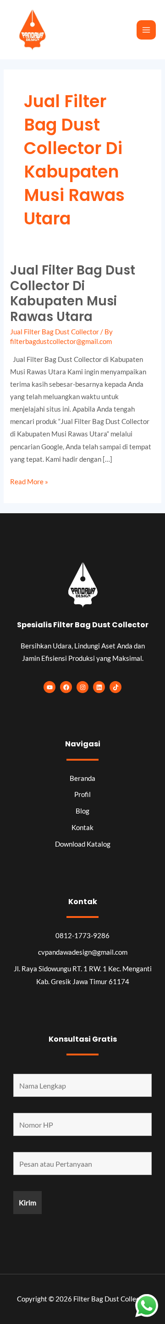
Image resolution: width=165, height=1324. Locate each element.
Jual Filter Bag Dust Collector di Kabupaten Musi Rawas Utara (72, 293)
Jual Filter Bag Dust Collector (54, 332)
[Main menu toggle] (146, 30)
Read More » (29, 481)
